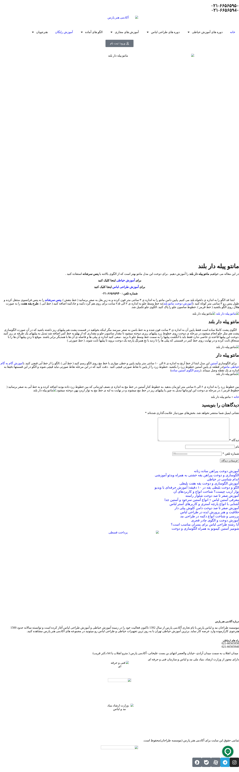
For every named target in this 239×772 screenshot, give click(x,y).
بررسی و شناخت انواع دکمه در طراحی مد (209, 516)
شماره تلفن (231, 453)
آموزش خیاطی (125, 280)
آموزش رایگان (64, 32)
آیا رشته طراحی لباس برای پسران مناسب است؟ (205, 524)
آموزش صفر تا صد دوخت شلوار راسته (212, 496)
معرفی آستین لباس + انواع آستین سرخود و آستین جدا (201, 500)
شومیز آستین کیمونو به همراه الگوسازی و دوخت (205, 528)
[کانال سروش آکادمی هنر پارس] (197, 762)
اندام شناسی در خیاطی (223, 479)
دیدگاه (234, 440)
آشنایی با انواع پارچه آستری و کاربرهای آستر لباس (204, 504)
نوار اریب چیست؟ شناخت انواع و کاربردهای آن (206, 491)
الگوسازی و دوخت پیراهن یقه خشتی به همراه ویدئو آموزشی (197, 475)
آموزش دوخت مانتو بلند (177, 303)
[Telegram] (225, 762)
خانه (232, 32)
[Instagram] (234, 762)
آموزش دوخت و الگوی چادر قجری (215, 520)
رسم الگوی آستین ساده (185, 370)
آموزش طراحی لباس (125, 286)
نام (237, 446)
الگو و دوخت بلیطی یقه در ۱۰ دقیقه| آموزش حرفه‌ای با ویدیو (197, 487)
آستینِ (214, 363)
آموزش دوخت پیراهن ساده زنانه (216, 471)
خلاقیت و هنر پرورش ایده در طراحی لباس (209, 512)
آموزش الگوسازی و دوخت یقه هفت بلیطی (209, 483)
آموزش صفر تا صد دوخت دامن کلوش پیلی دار (207, 508)
